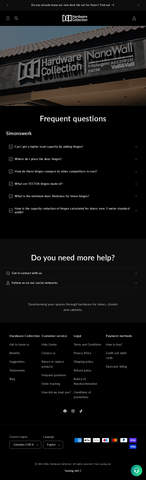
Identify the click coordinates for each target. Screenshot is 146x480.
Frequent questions (54, 375)
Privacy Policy (82, 353)
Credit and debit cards (116, 355)
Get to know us (19, 344)
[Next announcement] (138, 5)
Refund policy (82, 370)
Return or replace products (53, 364)
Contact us (49, 353)
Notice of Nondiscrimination (85, 381)
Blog (12, 379)
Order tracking (51, 383)
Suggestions (17, 361)
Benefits (15, 353)
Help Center (49, 344)
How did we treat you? (56, 392)
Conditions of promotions (82, 395)
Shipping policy (83, 361)
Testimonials (17, 370)
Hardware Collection (60, 464)
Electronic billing (116, 366)
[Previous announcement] (7, 5)
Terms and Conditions (87, 344)
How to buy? (114, 344)
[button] (8, 18)
